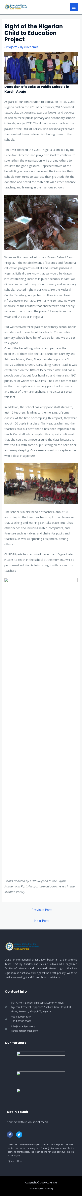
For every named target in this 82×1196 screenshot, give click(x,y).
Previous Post (41, 910)
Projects (11, 47)
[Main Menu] (74, 7)
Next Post (41, 921)
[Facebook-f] (10, 1134)
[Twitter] (19, 1134)
